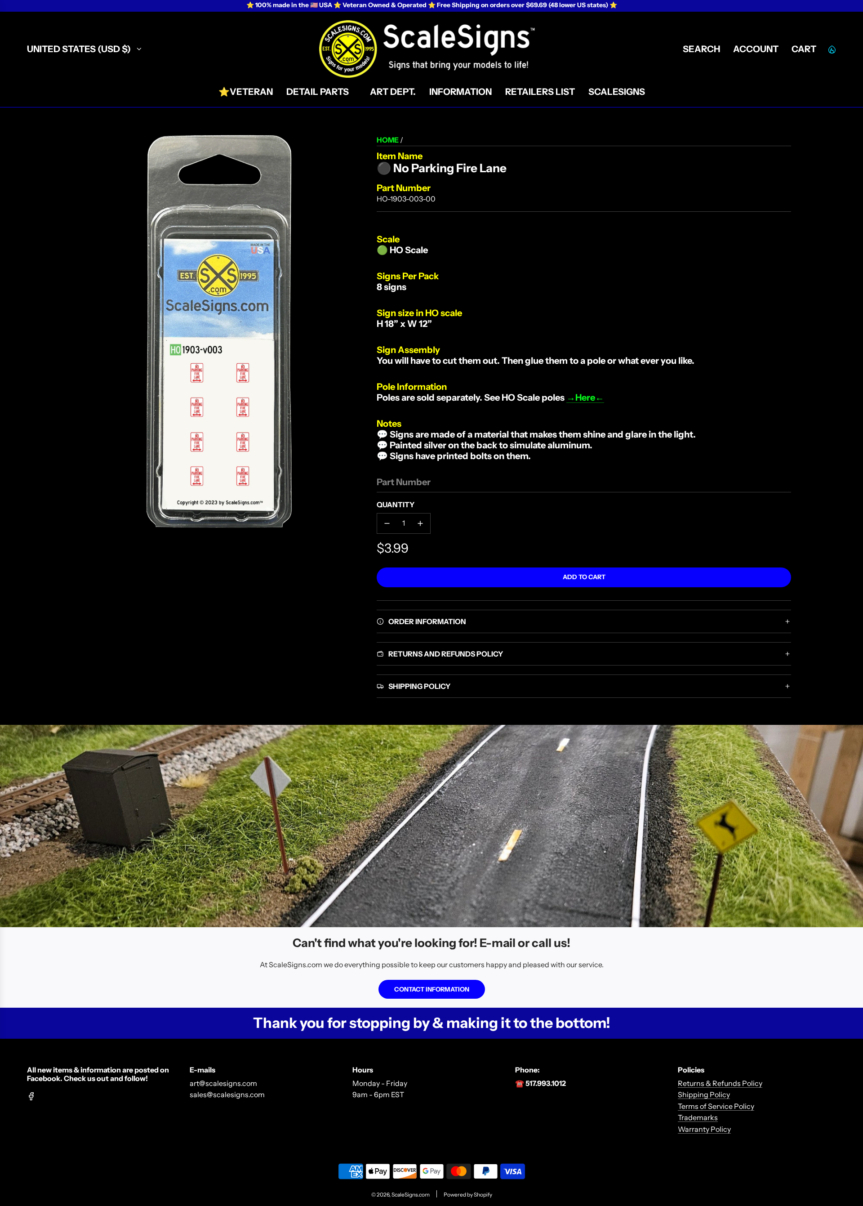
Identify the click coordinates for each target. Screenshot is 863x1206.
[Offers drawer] (831, 49)
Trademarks (698, 1117)
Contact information (431, 989)
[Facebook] (31, 1096)
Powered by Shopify (468, 1194)
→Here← (585, 397)
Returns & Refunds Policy (720, 1083)
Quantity (395, 504)
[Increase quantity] (420, 523)
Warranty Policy (704, 1129)
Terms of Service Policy (716, 1106)
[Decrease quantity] (387, 523)
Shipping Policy (704, 1094)
